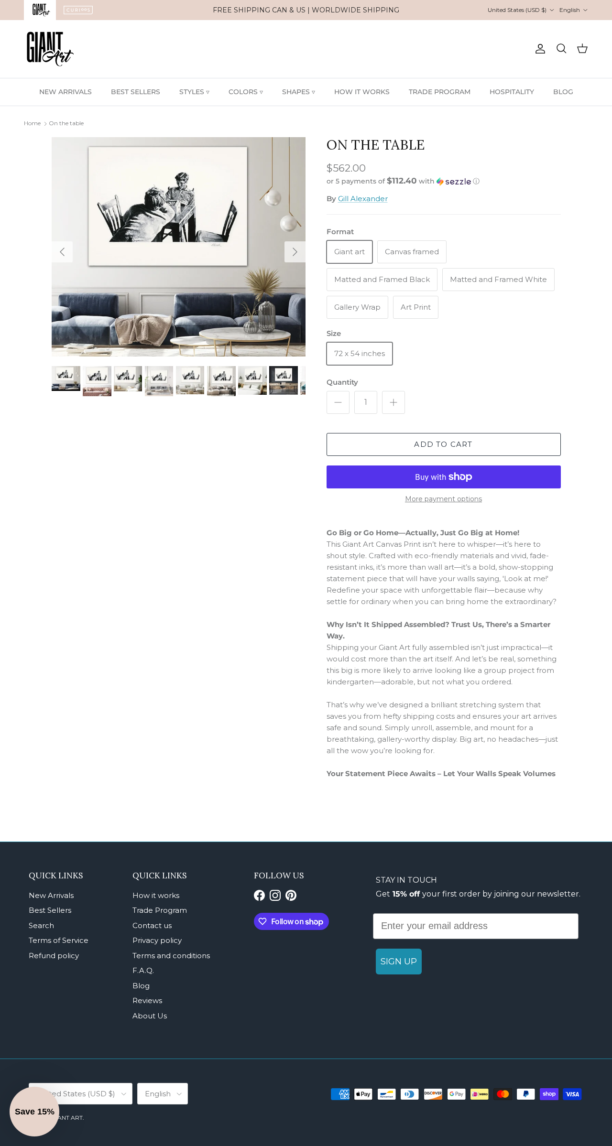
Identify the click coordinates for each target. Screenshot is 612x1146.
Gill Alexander (363, 198)
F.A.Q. (143, 970)
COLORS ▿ (246, 91)
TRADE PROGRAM (439, 91)
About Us (149, 1015)
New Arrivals (51, 895)
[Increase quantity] (393, 402)
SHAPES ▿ (298, 91)
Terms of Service (58, 940)
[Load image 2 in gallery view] (179, 247)
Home (32, 123)
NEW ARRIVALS (65, 91)
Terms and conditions (171, 955)
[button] (403, 181)
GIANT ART (67, 1117)
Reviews (147, 1000)
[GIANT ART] (50, 49)
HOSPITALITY (512, 91)
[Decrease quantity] (338, 402)
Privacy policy (157, 940)
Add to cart (443, 444)
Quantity (342, 382)
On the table (66, 123)
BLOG (563, 91)
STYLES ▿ (194, 91)
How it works (155, 895)
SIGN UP (399, 961)
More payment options (443, 499)
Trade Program (159, 910)
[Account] (538, 48)
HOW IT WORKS (362, 91)
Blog (141, 985)
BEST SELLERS (135, 91)
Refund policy (54, 955)
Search (41, 925)
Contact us (152, 925)
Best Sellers (50, 910)
